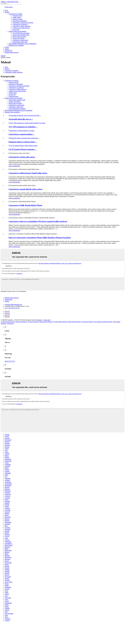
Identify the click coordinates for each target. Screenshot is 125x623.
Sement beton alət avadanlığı (17, 31)
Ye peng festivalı (33, 322)
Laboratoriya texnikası (15, 14)
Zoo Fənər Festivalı (87, 322)
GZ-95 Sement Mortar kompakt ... (22, 149)
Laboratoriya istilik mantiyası (21, 26)
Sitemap (39, 320)
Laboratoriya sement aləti (20, 40)
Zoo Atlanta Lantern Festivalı (103, 322)
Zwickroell (10, 323)
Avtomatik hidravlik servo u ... (21, 119)
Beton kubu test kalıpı (19, 36)
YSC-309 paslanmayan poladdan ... (23, 127)
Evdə (6, 10)
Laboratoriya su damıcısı (20, 24)
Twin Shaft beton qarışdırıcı (21, 33)
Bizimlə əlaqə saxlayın (12, 52)
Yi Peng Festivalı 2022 (8, 322)
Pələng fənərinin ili (21, 322)
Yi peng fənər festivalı (60, 322)
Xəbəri (7, 47)
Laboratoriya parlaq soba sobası (22, 157)
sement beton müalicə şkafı (20, 35)
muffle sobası (16, 17)
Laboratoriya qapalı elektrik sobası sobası (25, 189)
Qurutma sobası (17, 15)
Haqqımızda (8, 50)
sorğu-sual (12, 166)
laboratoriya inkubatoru (19, 21)
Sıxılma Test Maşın (18, 38)
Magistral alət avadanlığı (16, 45)
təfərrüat (17, 166)
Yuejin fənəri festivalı (74, 322)
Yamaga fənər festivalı (46, 322)
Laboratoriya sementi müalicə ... (21, 134)
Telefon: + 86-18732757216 (9, 1)
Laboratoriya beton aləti (19, 42)
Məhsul (7, 12)
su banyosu (15, 29)
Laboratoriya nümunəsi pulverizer (22, 22)
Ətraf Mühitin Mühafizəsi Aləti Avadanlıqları (22, 43)
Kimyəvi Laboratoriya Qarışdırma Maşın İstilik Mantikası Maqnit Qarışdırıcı (40, 238)
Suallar (7, 49)
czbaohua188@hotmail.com (13, 304)
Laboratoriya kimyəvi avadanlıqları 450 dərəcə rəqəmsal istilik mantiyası (38, 221)
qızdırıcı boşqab (17, 19)
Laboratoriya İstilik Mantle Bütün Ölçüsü (25, 205)
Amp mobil (46, 320)
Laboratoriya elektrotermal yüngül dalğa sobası (28, 173)
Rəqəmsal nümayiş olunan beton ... (23, 142)
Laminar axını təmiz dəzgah (21, 28)
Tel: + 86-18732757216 (12, 308)
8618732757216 (10, 361)
